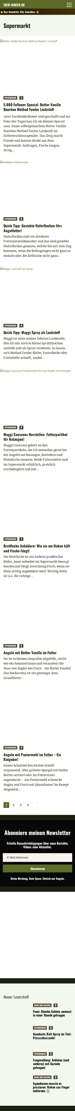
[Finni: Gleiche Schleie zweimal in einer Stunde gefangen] (17, 1012)
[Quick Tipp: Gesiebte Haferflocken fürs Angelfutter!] (37, 186)
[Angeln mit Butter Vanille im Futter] (37, 613)
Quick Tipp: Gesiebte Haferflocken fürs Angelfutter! (32, 228)
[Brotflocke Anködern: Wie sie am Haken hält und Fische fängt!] (37, 507)
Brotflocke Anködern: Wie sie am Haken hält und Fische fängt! (36, 548)
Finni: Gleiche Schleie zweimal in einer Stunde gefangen (52, 1013)
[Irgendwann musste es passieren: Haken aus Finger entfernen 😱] (17, 1084)
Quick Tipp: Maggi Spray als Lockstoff (31, 332)
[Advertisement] (37, 934)
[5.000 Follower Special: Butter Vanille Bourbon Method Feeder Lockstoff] (37, 65)
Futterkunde (10, 97)
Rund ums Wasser (42, 1005)
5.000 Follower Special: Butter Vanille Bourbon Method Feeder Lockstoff (32, 107)
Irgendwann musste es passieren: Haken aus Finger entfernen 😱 (51, 1087)
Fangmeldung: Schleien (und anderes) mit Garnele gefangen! (51, 1064)
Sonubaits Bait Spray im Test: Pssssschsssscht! (52, 1036)
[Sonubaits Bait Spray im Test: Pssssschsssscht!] (17, 1035)
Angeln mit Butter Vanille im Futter (30, 652)
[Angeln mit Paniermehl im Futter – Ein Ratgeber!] (37, 715)
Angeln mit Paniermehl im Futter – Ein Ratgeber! (32, 757)
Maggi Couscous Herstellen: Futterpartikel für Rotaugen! (35, 437)
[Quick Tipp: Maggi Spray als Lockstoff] (37, 293)
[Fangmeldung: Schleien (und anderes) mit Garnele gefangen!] (17, 1061)
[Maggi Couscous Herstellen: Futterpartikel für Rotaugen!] (37, 395)
